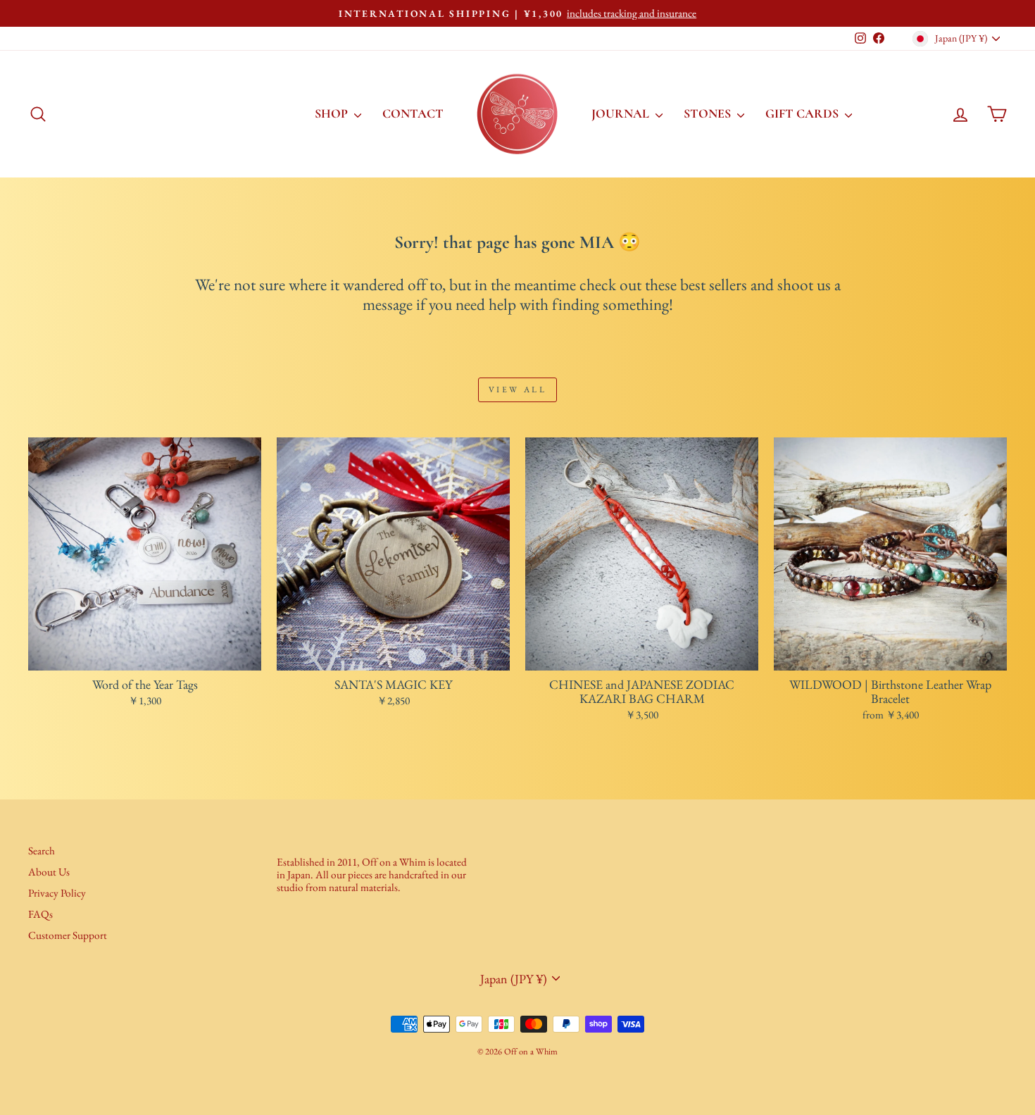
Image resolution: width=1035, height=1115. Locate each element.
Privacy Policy (57, 893)
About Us (49, 872)
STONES (709, 113)
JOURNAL (621, 113)
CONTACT (413, 113)
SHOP (333, 113)
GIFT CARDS (803, 113)
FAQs (40, 914)
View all (518, 389)
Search (41, 851)
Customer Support (67, 935)
